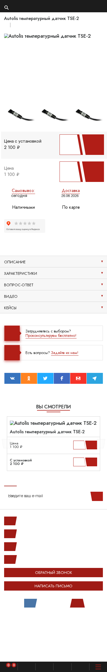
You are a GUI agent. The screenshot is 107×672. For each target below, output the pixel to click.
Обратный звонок (53, 572)
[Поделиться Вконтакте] (12, 378)
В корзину (91, 144)
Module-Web (65, 621)
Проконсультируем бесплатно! (51, 335)
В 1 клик (69, 144)
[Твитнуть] (45, 378)
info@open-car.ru (32, 559)
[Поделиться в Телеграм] (95, 378)
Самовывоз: (23, 190)
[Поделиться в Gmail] (78, 378)
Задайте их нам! (64, 352)
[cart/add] (92, 445)
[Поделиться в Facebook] (62, 378)
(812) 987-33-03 (32, 547)
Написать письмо (53, 586)
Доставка (71, 190)
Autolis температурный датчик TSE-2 (47, 432)
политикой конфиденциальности (29, 652)
